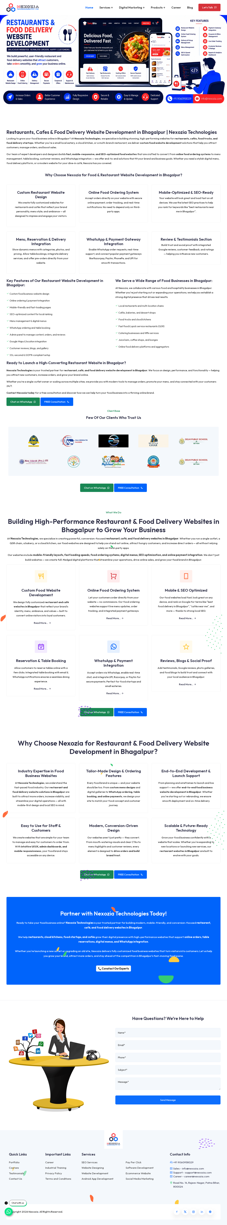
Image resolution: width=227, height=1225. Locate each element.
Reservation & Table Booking (41, 660)
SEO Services (89, 1162)
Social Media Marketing (139, 1178)
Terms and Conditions (58, 1178)
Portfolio (14, 1162)
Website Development (95, 1173)
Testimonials (16, 1173)
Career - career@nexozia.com (191, 1176)
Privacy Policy (53, 1173)
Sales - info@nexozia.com (188, 1168)
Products (157, 7)
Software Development (139, 1167)
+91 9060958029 (183, 1162)
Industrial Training (55, 1167)
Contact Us (15, 1178)
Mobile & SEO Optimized (186, 590)
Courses (14, 1167)
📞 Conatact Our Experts (113, 968)
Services (105, 7)
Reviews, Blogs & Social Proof (186, 660)
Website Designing (93, 1167)
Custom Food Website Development (40, 592)
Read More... (41, 622)
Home (89, 7)
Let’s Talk (207, 7)
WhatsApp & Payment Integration (113, 663)
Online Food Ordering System (113, 590)
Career (176, 7)
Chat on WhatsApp (21, 401)
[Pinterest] (210, 1212)
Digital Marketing (131, 7)
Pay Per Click (133, 1162)
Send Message (168, 1100)
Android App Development (97, 1178)
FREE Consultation (54, 401)
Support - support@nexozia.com (192, 1172)
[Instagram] (193, 1212)
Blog (190, 7)
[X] (185, 1212)
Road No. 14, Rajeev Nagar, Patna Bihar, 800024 (196, 1184)
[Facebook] (177, 1212)
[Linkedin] (202, 1212)
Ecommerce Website (138, 1173)
